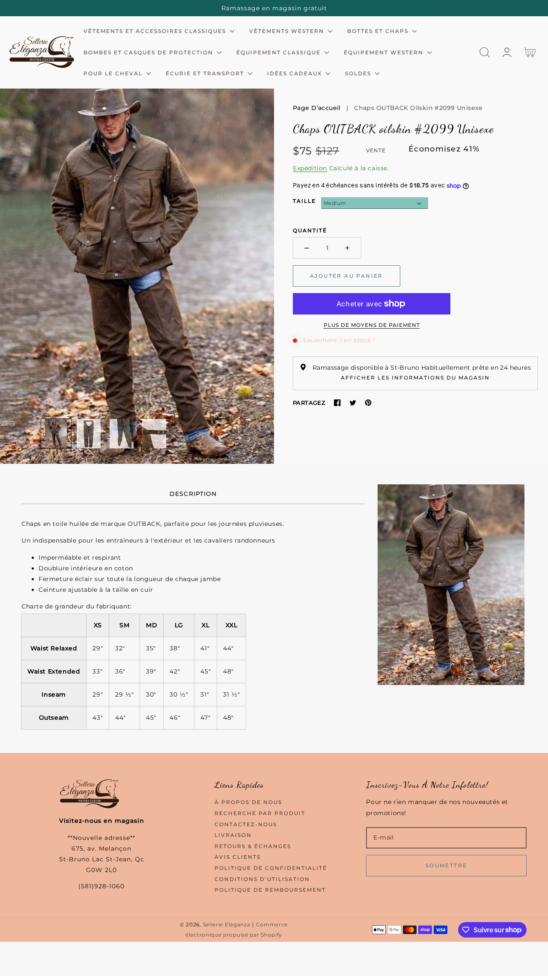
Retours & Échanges (252, 846)
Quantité (310, 230)
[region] (274, 8)
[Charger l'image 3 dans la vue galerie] (121, 433)
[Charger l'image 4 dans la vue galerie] (154, 433)
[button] (485, 52)
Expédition (310, 168)
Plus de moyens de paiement (372, 325)
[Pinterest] (368, 402)
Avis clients (237, 857)
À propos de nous (248, 802)
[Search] (485, 52)
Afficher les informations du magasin (415, 377)
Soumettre (447, 865)
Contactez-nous (245, 824)
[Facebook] (337, 402)
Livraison (233, 835)
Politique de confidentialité (270, 868)
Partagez (309, 402)
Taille (304, 201)
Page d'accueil (317, 108)
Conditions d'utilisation (262, 879)
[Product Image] (137, 276)
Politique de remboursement (270, 890)
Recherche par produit (259, 813)
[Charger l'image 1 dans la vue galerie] (56, 433)
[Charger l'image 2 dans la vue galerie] (89, 433)
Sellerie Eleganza (226, 925)
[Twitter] (352, 402)
